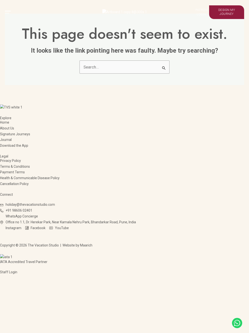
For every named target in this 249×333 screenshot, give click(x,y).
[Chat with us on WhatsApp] (237, 323)
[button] (29, 12)
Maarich (86, 245)
